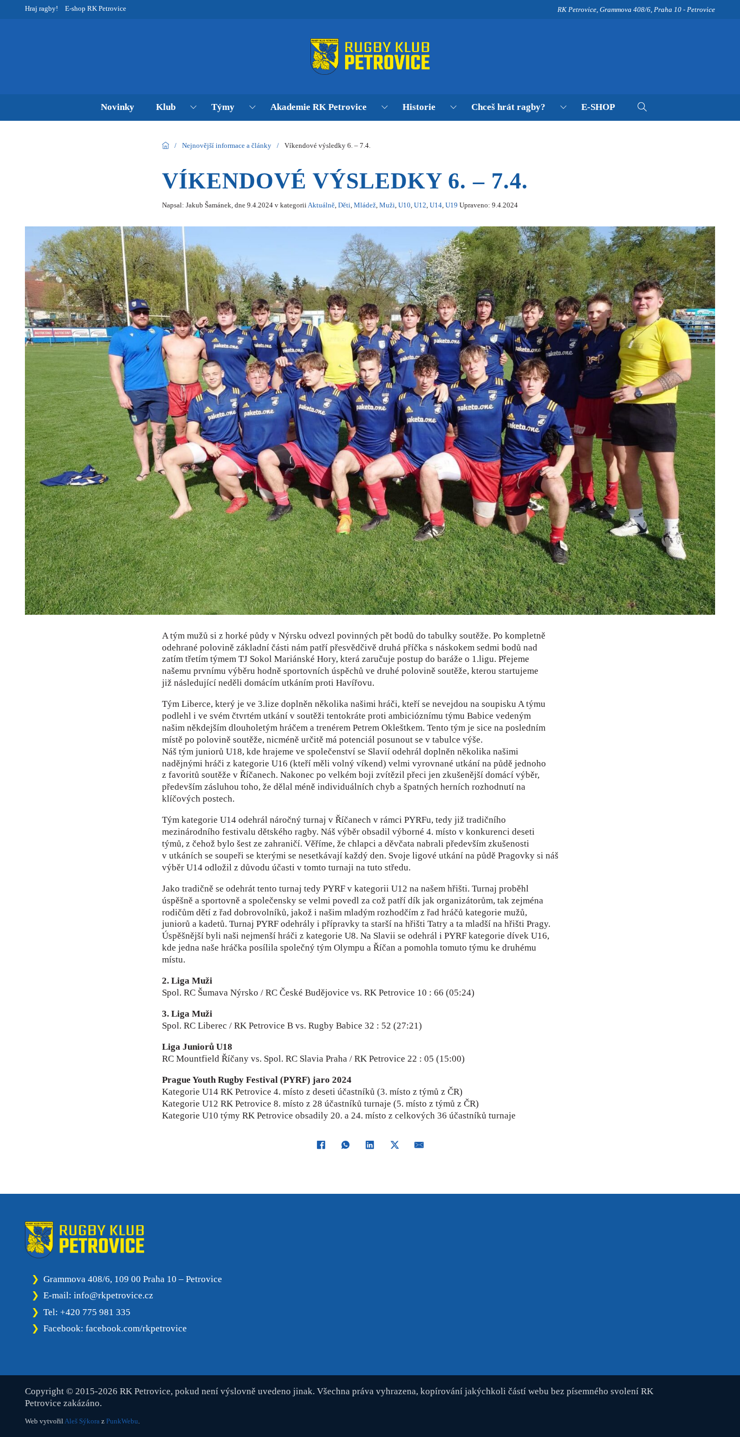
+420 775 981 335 (95, 1312)
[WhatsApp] (345, 1144)
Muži (387, 205)
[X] (394, 1144)
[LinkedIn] (369, 1144)
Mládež (365, 205)
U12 (420, 205)
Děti (344, 205)
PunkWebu (122, 1421)
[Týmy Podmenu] (252, 107)
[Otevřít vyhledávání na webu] (642, 107)
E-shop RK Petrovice (95, 8)
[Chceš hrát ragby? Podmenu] (563, 107)
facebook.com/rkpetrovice (136, 1328)
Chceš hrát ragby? (508, 107)
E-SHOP (598, 107)
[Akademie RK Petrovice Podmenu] (384, 107)
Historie (419, 107)
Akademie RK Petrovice (318, 107)
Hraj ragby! (41, 8)
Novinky (117, 107)
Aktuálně (321, 205)
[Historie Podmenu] (453, 107)
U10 (404, 205)
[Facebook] (321, 1144)
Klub (166, 107)
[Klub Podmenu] (193, 107)
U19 (451, 205)
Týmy (223, 107)
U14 (436, 205)
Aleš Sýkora (82, 1421)
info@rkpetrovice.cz (113, 1295)
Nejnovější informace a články (226, 145)
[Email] (419, 1144)
